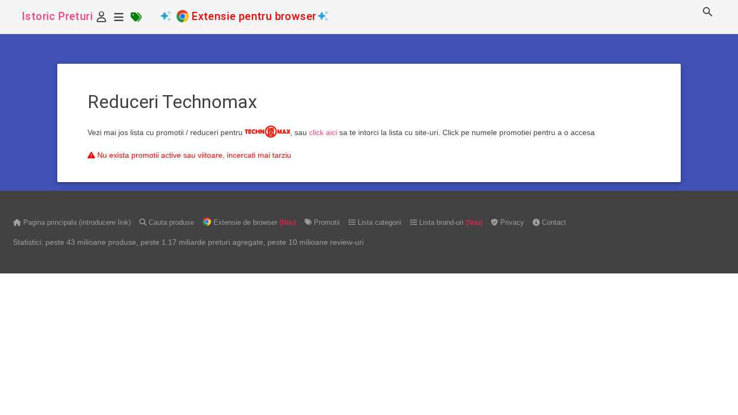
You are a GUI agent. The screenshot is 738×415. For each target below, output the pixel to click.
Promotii (326, 222)
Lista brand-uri (449, 222)
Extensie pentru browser (254, 16)
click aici (323, 132)
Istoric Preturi (57, 16)
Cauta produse (170, 222)
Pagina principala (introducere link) (76, 222)
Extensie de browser (253, 222)
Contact (553, 222)
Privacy (511, 222)
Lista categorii (378, 222)
